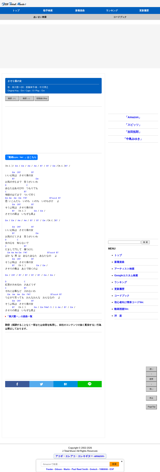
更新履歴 (144, 10)
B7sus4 (53, 198)
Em (16, 166)
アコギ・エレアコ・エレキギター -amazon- (80, 456)
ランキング (112, 10)
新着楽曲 (80, 10)
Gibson (58, 469)
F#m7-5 (48, 307)
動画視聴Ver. (121, 309)
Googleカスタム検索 (126, 275)
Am (29, 166)
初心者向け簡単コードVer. (129, 302)
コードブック (120, 17)
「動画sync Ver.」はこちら (21, 157)
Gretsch (93, 469)
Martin (66, 469)
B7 (41, 166)
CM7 (19, 172)
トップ (16, 10)
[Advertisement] (80, 46)
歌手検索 (48, 10)
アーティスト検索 (124, 268)
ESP (112, 469)
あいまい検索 (40, 17)
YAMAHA (103, 469)
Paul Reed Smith (80, 469)
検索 (114, 464)
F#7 (25, 198)
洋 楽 (118, 315)
